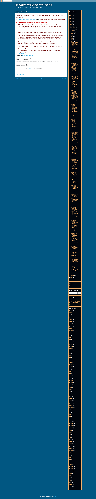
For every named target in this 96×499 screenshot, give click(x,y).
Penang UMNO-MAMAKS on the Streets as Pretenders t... (74, 161)
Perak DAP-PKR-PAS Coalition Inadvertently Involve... (74, 165)
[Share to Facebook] (40, 68)
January (72, 275)
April (72, 39)
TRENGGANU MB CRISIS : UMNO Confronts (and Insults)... (74, 97)
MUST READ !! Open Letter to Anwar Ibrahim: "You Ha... (74, 174)
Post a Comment (20, 74)
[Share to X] (39, 68)
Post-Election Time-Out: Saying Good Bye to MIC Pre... (74, 213)
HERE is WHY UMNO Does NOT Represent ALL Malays (74, 156)
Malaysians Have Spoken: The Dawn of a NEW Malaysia (74, 239)
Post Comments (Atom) (43, 82)
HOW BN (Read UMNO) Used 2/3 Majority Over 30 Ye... (74, 230)
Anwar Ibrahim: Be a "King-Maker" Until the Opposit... (74, 48)
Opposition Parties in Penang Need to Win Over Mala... (74, 271)
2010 (71, 23)
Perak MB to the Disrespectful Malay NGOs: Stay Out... (74, 73)
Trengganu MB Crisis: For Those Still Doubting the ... (74, 56)
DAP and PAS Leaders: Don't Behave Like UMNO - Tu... (74, 183)
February (73, 274)
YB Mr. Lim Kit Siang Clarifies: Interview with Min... (74, 148)
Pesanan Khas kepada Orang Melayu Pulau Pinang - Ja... (74, 152)
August (72, 33)
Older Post (63, 78)
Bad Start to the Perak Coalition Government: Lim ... (74, 200)
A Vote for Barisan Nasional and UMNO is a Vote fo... (74, 261)
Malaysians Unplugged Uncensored (33, 4)
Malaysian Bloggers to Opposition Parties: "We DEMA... (74, 116)
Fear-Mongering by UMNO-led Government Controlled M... (74, 217)
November (73, 29)
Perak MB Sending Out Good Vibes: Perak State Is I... (74, 52)
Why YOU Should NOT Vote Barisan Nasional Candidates (74, 266)
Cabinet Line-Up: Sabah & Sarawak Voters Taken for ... (74, 101)
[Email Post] (34, 68)
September (73, 32)
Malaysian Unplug (22, 53)
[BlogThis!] (37, 68)
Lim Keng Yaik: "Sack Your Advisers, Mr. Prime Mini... (74, 209)
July (72, 35)
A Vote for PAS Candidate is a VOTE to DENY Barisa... (74, 252)
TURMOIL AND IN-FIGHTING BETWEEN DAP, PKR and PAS (74, 196)
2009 (71, 24)
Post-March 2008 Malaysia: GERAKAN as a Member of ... (74, 60)
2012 (71, 20)
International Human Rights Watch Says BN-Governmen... (74, 257)
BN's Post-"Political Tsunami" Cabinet (73, 121)
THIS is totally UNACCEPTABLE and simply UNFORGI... (74, 69)
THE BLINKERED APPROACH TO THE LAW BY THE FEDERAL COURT (74, 301)
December (73, 27)
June (72, 36)
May (72, 38)
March (72, 41)
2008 (71, 26)
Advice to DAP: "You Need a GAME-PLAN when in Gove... (74, 125)
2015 (71, 15)
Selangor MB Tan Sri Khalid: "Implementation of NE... (74, 129)
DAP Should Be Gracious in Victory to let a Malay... (74, 235)
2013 (71, 18)
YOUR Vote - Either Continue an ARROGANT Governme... (74, 243)
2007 (71, 277)
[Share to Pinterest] (41, 68)
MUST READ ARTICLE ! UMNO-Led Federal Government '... (74, 82)
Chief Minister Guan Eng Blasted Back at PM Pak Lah (74, 187)
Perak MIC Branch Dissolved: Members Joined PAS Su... (74, 44)
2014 (71, 17)
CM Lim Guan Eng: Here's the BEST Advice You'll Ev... (74, 143)
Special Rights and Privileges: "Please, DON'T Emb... (74, 78)
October (72, 30)
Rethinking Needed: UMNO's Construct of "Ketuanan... (74, 106)
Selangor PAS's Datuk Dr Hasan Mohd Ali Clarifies (74, 170)
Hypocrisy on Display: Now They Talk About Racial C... (74, 87)
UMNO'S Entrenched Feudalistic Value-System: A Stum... (74, 92)
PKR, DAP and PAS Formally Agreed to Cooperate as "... (74, 111)
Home (41, 78)
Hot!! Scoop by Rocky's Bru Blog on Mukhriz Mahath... (74, 178)
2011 (71, 21)
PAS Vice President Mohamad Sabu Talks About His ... (74, 134)
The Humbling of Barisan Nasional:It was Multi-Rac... (74, 222)
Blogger (54, 496)
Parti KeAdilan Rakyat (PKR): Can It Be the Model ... (74, 226)
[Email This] (36, 68)
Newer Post (18, 78)
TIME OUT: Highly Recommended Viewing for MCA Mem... (74, 65)
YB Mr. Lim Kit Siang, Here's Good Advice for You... (74, 191)
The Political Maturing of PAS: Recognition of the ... (74, 248)
